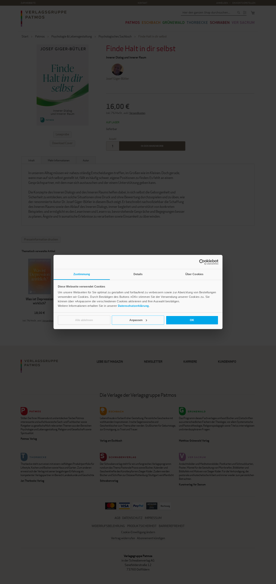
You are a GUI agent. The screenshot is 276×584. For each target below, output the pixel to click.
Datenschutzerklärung (133, 305)
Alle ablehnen (84, 320)
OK (192, 320)
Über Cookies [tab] (194, 274)
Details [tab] (138, 274)
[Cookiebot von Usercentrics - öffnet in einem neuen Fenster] (202, 262)
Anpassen (136, 320)
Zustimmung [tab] (81, 274)
